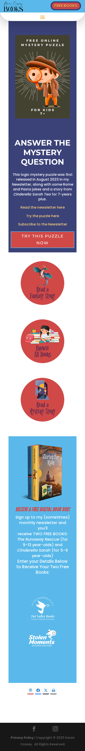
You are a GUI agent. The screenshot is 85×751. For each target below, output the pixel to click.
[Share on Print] (53, 690)
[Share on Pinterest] (30, 690)
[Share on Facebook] (38, 690)
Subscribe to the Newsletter (42, 224)
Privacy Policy (22, 737)
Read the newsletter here (42, 207)
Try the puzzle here (42, 215)
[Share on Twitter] (45, 690)
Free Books (65, 5)
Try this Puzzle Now (43, 239)
